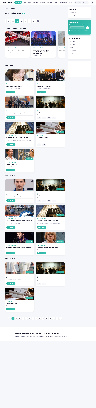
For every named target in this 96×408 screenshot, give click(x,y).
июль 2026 (72, 44)
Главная (6, 8)
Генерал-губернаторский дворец (14, 279)
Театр (29, 2)
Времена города (11, 278)
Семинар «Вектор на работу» (15, 112)
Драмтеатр (10, 166)
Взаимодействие (42, 137)
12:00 (39, 117)
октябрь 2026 (73, 53)
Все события (18, 2)
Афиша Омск (7, 2)
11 (46, 318)
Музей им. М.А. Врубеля (43, 114)
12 (50, 318)
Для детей (42, 2)
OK (87, 27)
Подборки (71, 2)
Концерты (35, 2)
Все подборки (73, 15)
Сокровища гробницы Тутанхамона (48, 112)
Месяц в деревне (11, 164)
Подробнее (10, 92)
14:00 (44, 117)
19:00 (39, 144)
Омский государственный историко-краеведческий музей (19, 140)
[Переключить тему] (92, 2)
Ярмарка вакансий (12, 195)
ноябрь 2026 (72, 56)
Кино (25, 2)
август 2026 (72, 47)
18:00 (54, 117)
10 (43, 318)
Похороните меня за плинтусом (47, 247)
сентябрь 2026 (73, 50)
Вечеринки (49, 2)
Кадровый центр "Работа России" (14, 88)
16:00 (49, 117)
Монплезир (40, 141)
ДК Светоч (10, 249)
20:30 (44, 144)
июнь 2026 (72, 41)
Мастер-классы (63, 2)
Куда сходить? (73, 12)
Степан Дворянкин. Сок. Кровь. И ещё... (18, 247)
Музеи (56, 2)
